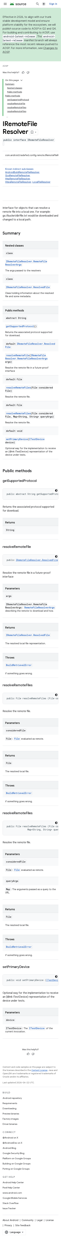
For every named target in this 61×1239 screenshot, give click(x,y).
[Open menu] (5, 4)
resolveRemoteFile (17, 355)
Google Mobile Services (15, 1198)
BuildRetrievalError (19, 665)
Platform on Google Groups (17, 1158)
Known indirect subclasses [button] (27, 175)
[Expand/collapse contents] (21, 80)
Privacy (8, 1225)
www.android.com (12, 1192)
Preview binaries (11, 1113)
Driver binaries (10, 1124)
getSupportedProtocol (20, 326)
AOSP (5, 66)
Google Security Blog (13, 1153)
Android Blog (9, 1148)
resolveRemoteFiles (18, 387)
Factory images (11, 1118)
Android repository (12, 1098)
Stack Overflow (11, 1203)
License (50, 1220)
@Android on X (10, 1137)
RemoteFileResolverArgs (39, 607)
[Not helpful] (28, 72)
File (17, 738)
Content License (39, 1070)
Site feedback (22, 1225)
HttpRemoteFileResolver (17, 178)
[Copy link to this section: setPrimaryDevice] (33, 967)
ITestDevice (37, 439)
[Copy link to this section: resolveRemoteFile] (34, 547)
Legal (39, 1220)
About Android (10, 1220)
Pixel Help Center (11, 1187)
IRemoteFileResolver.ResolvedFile (28, 287)
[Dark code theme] (56, 490)
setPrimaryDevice (17, 439)
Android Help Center (13, 1182)
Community (28, 1220)
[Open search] (38, 4)
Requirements (10, 1103)
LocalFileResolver (41, 182)
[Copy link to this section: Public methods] (35, 471)
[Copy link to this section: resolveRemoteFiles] (36, 685)
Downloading (9, 1108)
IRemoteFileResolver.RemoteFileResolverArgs (26, 357)
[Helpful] (23, 72)
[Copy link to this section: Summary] (23, 234)
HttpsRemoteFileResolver (18, 182)
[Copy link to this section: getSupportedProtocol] (40, 481)
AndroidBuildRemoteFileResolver (22, 172)
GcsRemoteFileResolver (17, 175)
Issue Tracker (9, 1208)
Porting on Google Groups (16, 1168)
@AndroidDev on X (12, 1142)
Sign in (53, 3)
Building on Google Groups (16, 1163)
